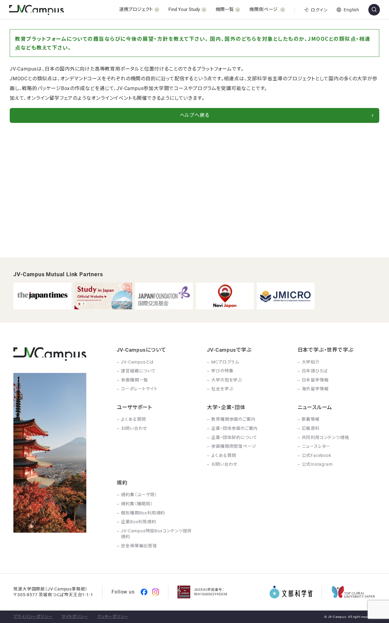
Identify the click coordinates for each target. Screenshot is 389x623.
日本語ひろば (315, 370)
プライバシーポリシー (32, 616)
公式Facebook (316, 455)
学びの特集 (222, 370)
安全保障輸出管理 (139, 545)
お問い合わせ (134, 428)
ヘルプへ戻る (194, 115)
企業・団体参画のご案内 (234, 428)
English (351, 9)
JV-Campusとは (137, 362)
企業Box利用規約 (138, 521)
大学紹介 (311, 362)
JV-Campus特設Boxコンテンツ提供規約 (156, 533)
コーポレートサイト (139, 388)
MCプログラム (225, 362)
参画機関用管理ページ (233, 446)
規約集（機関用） (137, 503)
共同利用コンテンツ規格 (325, 437)
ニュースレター (316, 446)
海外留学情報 (315, 388)
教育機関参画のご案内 (233, 419)
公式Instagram (317, 464)
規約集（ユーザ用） (139, 494)
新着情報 (311, 419)
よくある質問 (133, 419)
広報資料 (311, 428)
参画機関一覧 (134, 380)
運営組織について (138, 370)
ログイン (319, 10)
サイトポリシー (74, 616)
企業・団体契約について (234, 437)
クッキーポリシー (112, 616)
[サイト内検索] (374, 10)
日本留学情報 (315, 380)
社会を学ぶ (222, 388)
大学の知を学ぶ (226, 380)
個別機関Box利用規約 (143, 512)
